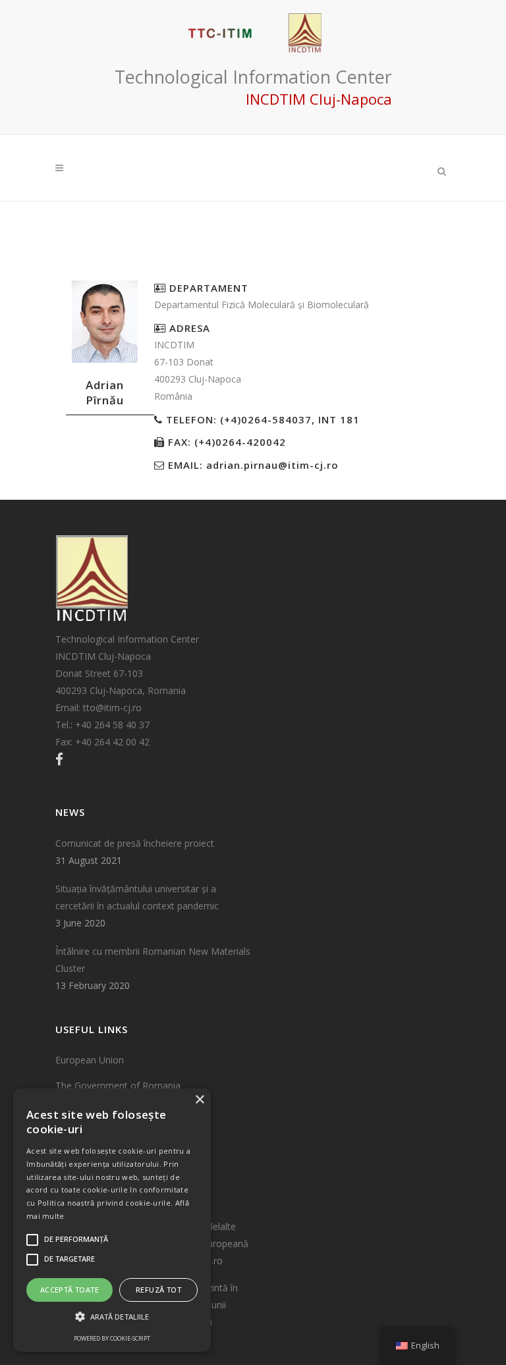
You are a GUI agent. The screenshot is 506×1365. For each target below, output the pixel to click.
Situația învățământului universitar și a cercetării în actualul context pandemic (137, 897)
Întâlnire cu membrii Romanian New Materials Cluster (152, 960)
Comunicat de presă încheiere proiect (134, 843)
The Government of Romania (118, 1085)
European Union (89, 1060)
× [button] (199, 1100)
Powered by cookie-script (112, 1338)
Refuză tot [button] (158, 1290)
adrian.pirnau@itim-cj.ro (272, 464)
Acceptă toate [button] (69, 1290)
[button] (112, 1316)
